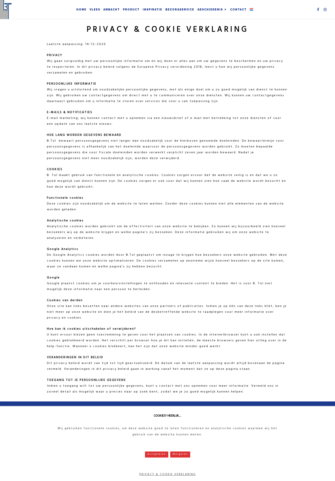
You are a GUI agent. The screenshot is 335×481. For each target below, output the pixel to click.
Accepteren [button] (156, 454)
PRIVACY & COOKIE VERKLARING (167, 475)
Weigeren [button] (180, 454)
